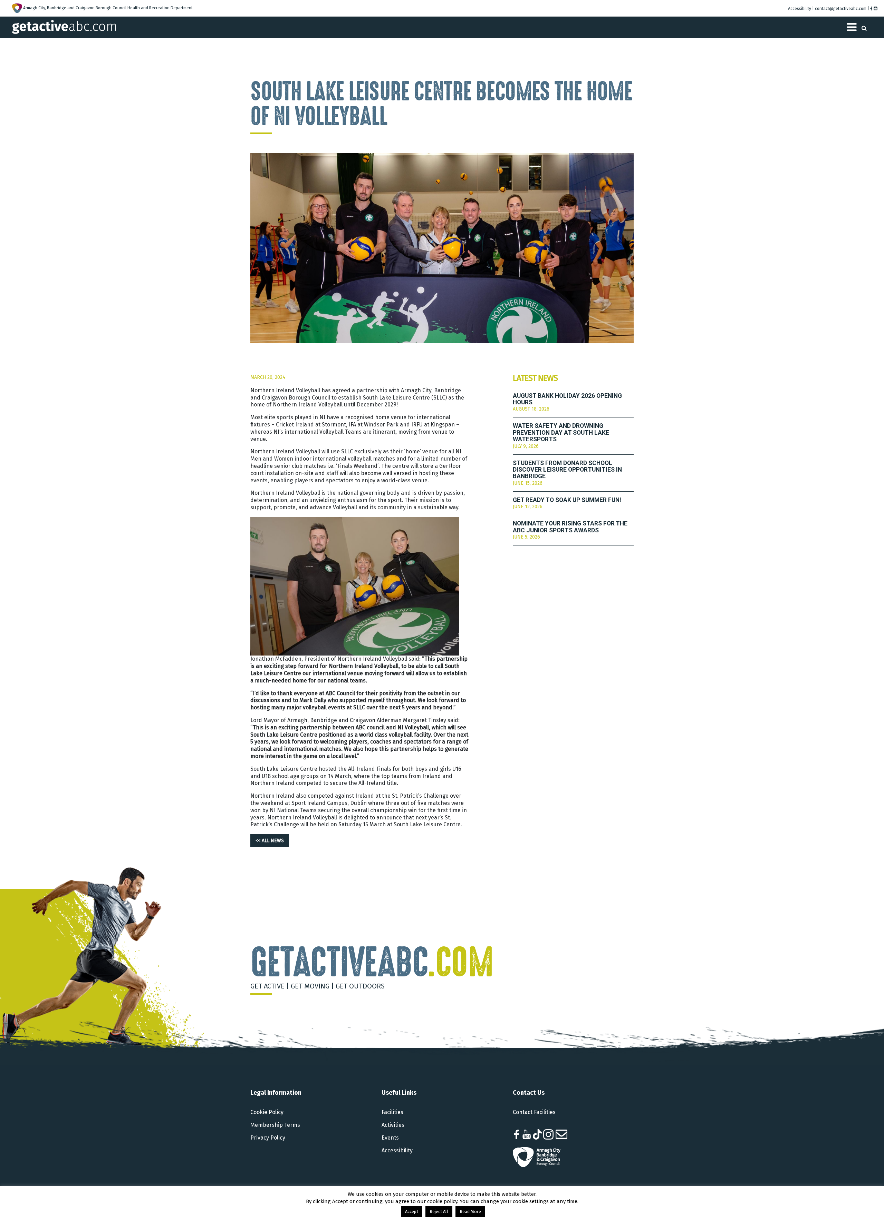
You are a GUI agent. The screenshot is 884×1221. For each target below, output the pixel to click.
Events (390, 1138)
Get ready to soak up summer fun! (567, 500)
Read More (470, 1211)
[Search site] (864, 26)
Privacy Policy (267, 1138)
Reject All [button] (439, 1211)
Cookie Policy (267, 1112)
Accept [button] (411, 1211)
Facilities (392, 1112)
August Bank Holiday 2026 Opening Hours (567, 399)
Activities (393, 1125)
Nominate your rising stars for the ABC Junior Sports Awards (570, 526)
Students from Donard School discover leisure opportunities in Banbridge (567, 470)
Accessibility (397, 1150)
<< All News (270, 840)
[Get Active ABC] (64, 26)
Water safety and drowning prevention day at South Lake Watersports (561, 433)
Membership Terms (275, 1125)
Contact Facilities (534, 1112)
